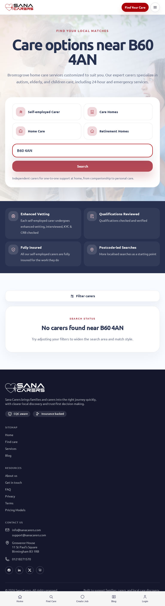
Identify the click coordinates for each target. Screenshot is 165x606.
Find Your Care (135, 7)
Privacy (10, 496)
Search (82, 166)
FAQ (8, 489)
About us (11, 475)
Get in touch (13, 482)
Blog (8, 455)
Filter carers (85, 296)
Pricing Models (15, 510)
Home (9, 435)
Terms (9, 503)
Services (10, 448)
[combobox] (82, 150)
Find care (11, 442)
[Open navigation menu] (155, 7)
